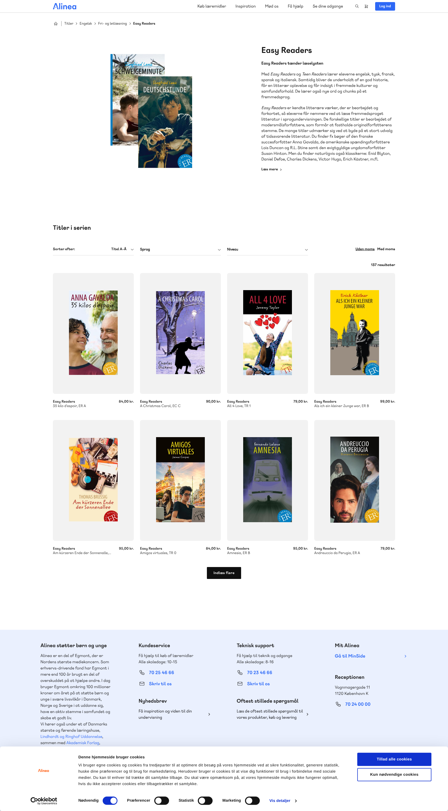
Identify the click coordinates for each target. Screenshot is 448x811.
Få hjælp (295, 6)
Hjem (56, 23)
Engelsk (86, 24)
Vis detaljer (279, 801)
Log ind (385, 6)
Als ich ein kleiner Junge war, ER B (354, 333)
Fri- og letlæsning (112, 24)
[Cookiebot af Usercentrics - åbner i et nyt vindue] (44, 801)
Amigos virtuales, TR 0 (180, 480)
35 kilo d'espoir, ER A (93, 333)
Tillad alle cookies (394, 759)
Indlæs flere (223, 573)
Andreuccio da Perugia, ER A (354, 480)
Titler (68, 24)
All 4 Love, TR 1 (267, 333)
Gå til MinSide (350, 656)
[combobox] (93, 249)
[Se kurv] (366, 6)
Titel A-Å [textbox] (119, 249)
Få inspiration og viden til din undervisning (165, 714)
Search (357, 6)
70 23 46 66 (259, 673)
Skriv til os (160, 684)
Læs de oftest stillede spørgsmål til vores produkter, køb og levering (270, 714)
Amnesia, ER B (267, 480)
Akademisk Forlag (82, 742)
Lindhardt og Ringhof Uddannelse (71, 736)
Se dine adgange (328, 6)
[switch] (161, 800)
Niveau (232, 249)
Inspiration (245, 6)
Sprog (145, 249)
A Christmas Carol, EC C (180, 333)
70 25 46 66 (161, 673)
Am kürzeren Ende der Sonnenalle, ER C (93, 480)
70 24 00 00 (358, 704)
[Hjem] (64, 6)
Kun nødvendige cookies (394, 774)
